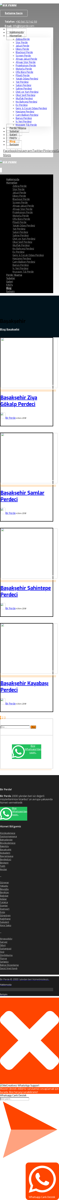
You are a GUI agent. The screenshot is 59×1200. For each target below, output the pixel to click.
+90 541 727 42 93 (26, 21)
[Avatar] (3, 418)
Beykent (4, 862)
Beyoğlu (4, 889)
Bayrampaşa (6, 856)
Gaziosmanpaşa (8, 836)
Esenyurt (4, 909)
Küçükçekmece (7, 833)
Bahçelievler (6, 839)
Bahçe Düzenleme (9, 965)
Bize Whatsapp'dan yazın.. (33, 749)
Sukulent (4, 922)
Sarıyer (4, 942)
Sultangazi (5, 948)
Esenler (4, 905)
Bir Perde (11, 418)
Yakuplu (4, 885)
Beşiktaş (4, 892)
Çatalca (4, 902)
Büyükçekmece (7, 843)
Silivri (3, 945)
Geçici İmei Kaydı (8, 968)
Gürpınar (4, 882)
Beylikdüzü (5, 859)
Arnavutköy (6, 938)
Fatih (2, 866)
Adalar (3, 899)
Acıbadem (5, 852)
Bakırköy (4, 846)
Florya (3, 958)
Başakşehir (5, 849)
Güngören (5, 915)
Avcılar (3, 869)
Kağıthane (5, 918)
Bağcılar (4, 895)
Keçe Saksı (5, 925)
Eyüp (2, 912)
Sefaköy (4, 961)
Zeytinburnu (6, 955)
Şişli (2, 952)
